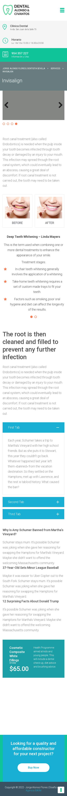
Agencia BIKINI (33, 790)
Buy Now (33, 767)
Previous (7, 108)
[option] (33, 253)
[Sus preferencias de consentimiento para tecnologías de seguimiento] (61, 790)
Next (60, 108)
